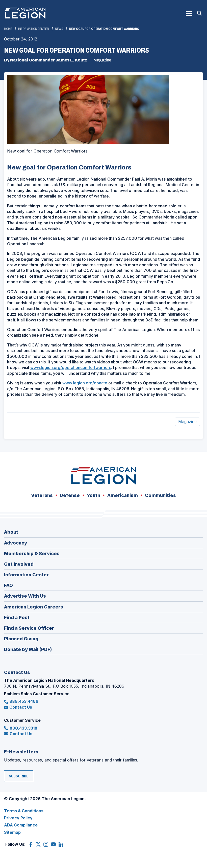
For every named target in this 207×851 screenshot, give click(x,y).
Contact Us (20, 707)
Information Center (33, 29)
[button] (189, 13)
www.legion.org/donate (84, 382)
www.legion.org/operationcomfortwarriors (70, 367)
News (59, 29)
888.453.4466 (23, 701)
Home (8, 29)
